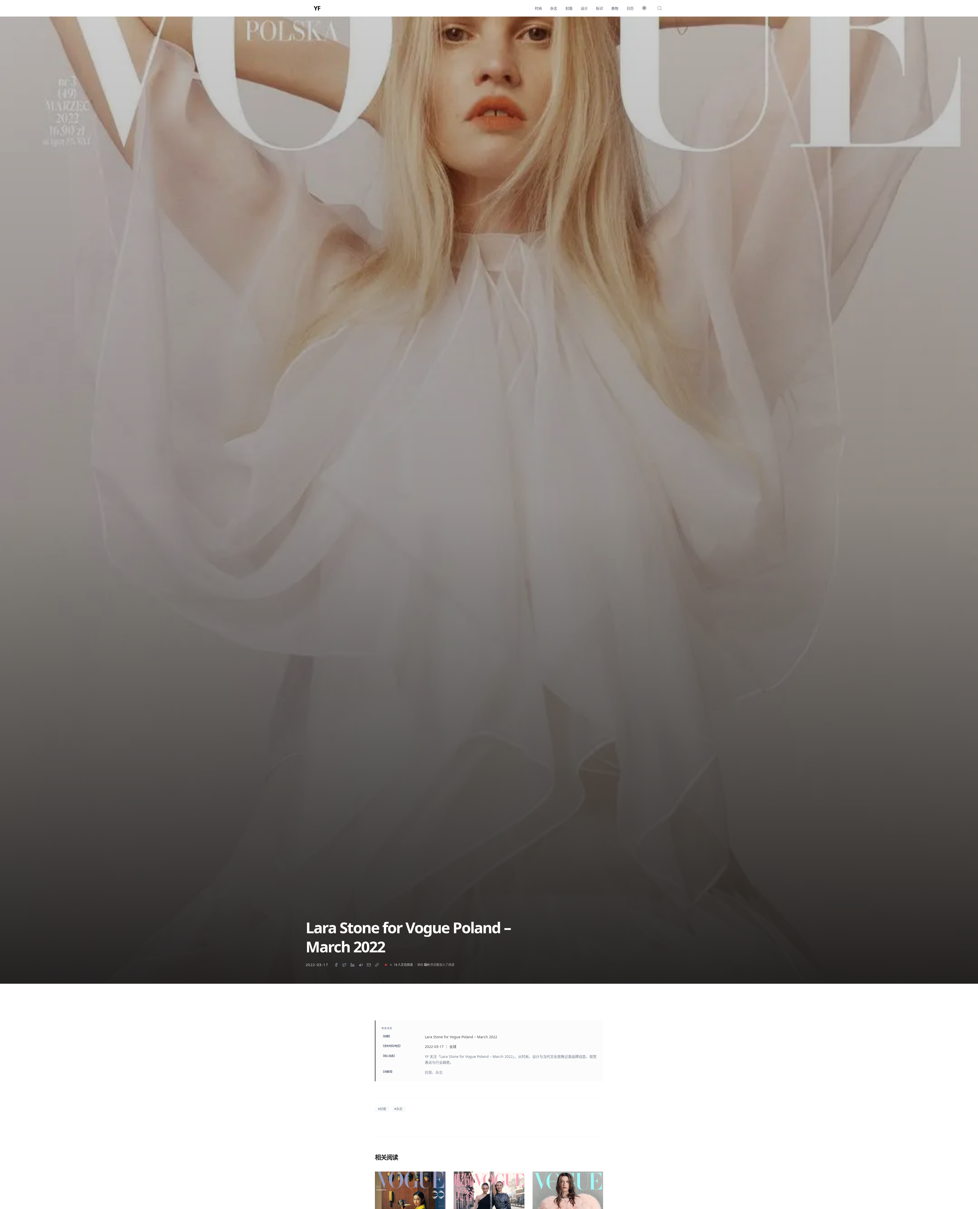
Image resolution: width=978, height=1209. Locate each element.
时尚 (538, 8)
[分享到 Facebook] (336, 965)
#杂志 (398, 1109)
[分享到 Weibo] (361, 965)
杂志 (553, 8)
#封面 (382, 1109)
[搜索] (659, 8)
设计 (584, 8)
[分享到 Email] (369, 965)
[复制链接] (377, 965)
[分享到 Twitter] (344, 965)
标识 (599, 8)
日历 (630, 8)
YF (317, 8)
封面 (569, 8)
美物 (614, 8)
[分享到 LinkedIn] (352, 965)
